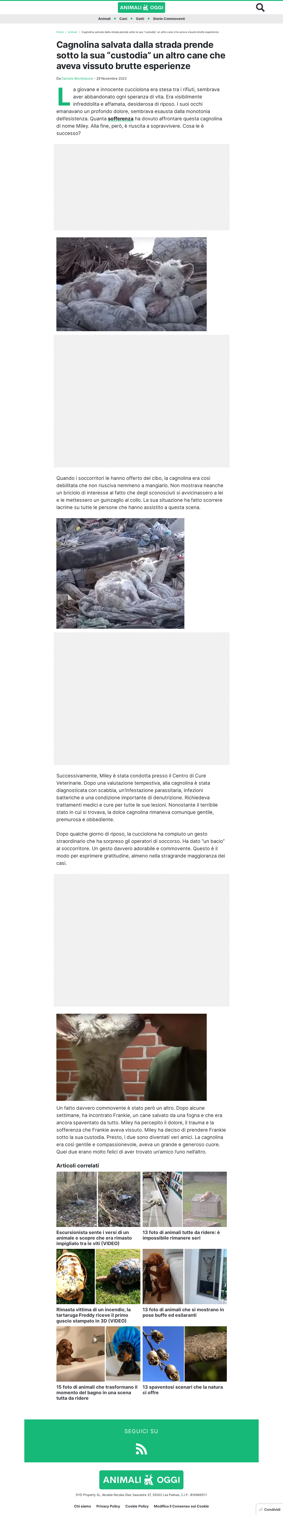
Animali (104, 19)
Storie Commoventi (169, 19)
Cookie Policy (137, 1506)
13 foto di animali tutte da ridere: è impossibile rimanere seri (181, 1235)
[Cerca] (260, 7)
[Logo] (141, 7)
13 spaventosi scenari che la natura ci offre (183, 1389)
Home (60, 32)
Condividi (272, 1509)
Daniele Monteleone (77, 78)
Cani (123, 19)
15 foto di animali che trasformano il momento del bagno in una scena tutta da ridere (97, 1392)
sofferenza (121, 118)
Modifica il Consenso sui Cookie (181, 1506)
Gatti (140, 19)
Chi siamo (82, 1506)
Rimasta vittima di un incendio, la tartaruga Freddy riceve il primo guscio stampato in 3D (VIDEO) (93, 1315)
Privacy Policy (108, 1506)
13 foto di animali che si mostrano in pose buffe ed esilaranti (183, 1312)
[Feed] (141, 1448)
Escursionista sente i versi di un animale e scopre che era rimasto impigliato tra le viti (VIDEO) (94, 1238)
